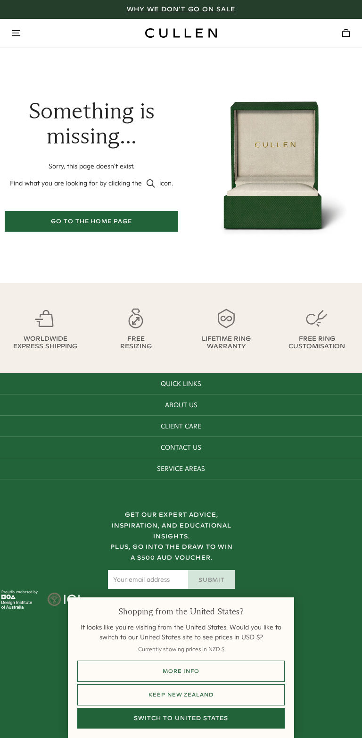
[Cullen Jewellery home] (181, 33)
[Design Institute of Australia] (16, 606)
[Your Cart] (346, 33)
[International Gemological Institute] (64, 600)
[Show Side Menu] (16, 33)
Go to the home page (91, 221)
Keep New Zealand (180, 694)
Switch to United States (181, 717)
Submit (211, 579)
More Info (181, 671)
